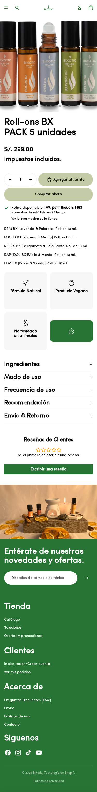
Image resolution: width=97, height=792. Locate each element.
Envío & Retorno (26, 416)
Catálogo (12, 620)
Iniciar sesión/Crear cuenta (27, 664)
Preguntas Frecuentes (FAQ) (27, 700)
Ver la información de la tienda (34, 218)
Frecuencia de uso (29, 390)
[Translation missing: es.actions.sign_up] (86, 578)
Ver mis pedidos (17, 672)
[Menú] (6, 8)
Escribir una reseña (49, 469)
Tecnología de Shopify (59, 773)
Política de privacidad (48, 781)
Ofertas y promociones (23, 636)
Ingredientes (22, 364)
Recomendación (27, 403)
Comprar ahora (48, 194)
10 (69, 106)
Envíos (9, 708)
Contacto (12, 725)
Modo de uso (22, 377)
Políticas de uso (17, 716)
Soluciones (12, 628)
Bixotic (37, 773)
